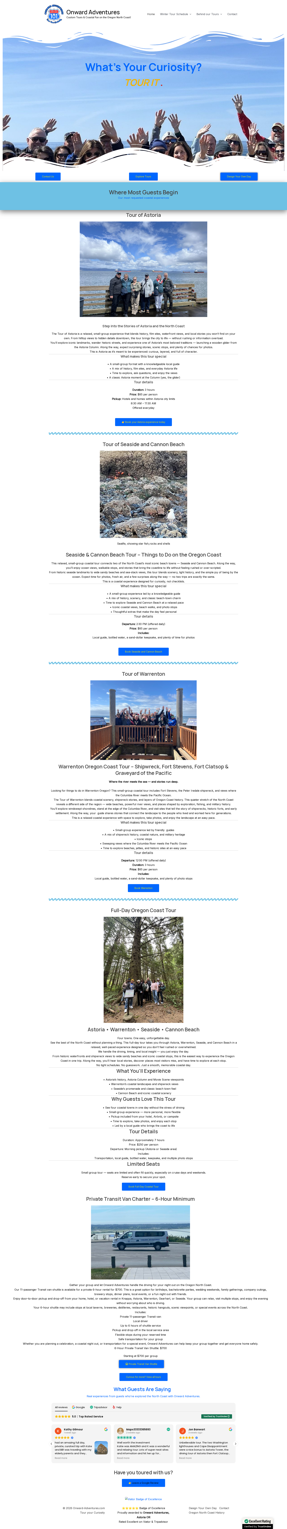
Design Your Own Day (203, 1508)
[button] (189, 14)
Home (151, 14)
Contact (232, 14)
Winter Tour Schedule (174, 14)
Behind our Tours (207, 14)
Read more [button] (61, 1458)
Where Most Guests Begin (143, 192)
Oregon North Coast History (207, 1512)
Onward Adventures (93, 12)
